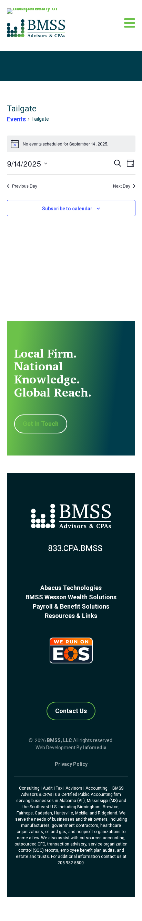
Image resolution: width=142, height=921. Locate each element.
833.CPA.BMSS (75, 548)
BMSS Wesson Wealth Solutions (71, 597)
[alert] (71, 144)
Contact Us (71, 710)
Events (16, 119)
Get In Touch (41, 423)
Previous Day (24, 186)
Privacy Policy (71, 764)
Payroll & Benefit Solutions (71, 606)
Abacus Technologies (71, 587)
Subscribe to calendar (67, 208)
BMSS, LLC (59, 740)
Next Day (121, 186)
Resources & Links (71, 615)
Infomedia (94, 747)
